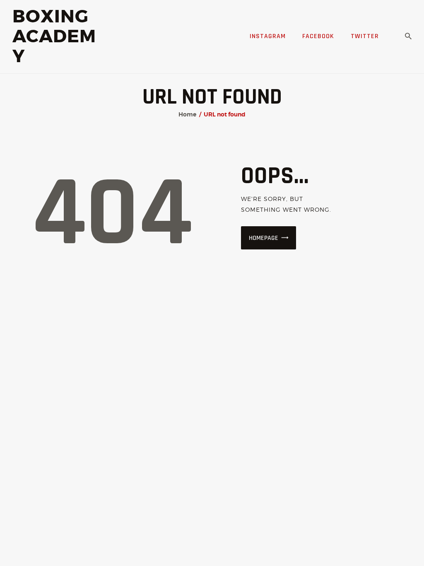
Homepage (263, 238)
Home (187, 114)
